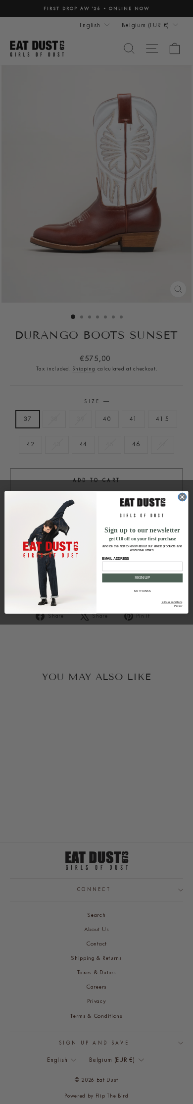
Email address (115, 558)
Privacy (178, 605)
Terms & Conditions (171, 602)
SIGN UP (142, 577)
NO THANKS (142, 591)
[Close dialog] (182, 497)
